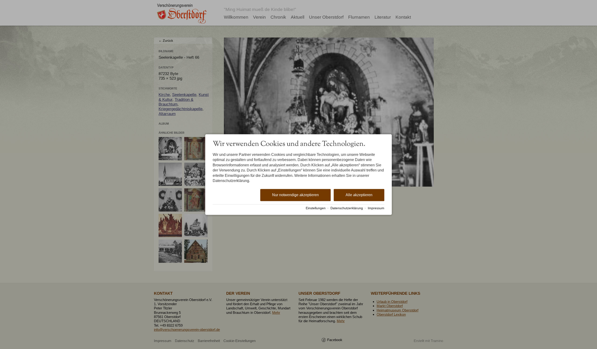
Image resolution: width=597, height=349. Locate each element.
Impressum (376, 208)
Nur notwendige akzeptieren (295, 195)
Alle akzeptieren (359, 195)
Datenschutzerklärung (346, 208)
